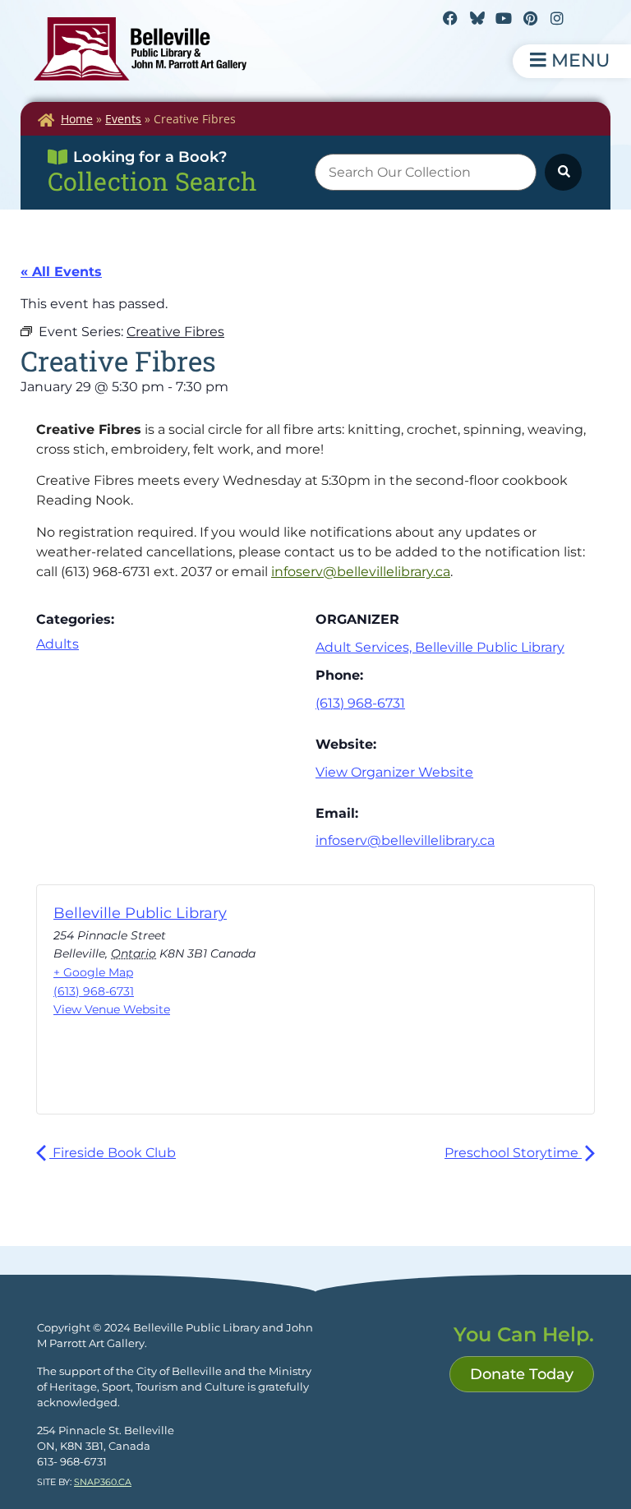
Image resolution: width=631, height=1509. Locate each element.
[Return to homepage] (140, 49)
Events (123, 119)
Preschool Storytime (513, 1153)
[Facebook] (450, 18)
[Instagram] (557, 18)
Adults (57, 644)
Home (77, 119)
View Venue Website (111, 1009)
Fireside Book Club (112, 1153)
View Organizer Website (394, 772)
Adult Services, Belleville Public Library (440, 647)
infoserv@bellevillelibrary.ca (360, 571)
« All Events (61, 271)
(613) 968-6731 (360, 703)
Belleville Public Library (140, 913)
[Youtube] (504, 18)
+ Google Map (93, 972)
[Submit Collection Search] (563, 172)
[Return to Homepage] (46, 120)
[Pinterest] (530, 18)
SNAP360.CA (102, 1482)
